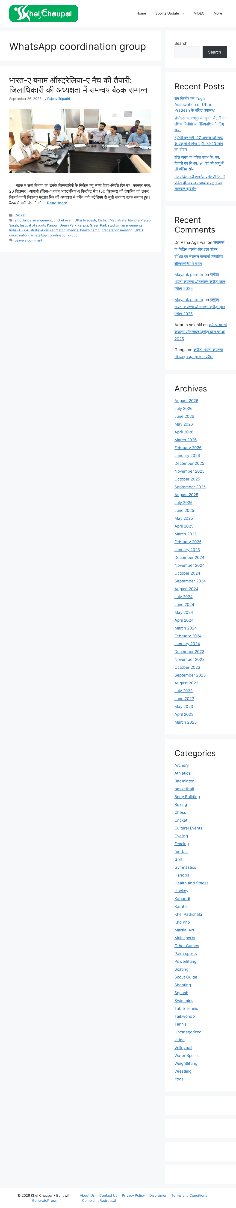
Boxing (180, 804)
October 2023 (187, 667)
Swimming (184, 1000)
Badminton (184, 781)
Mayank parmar (188, 274)
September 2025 (190, 487)
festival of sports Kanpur (39, 225)
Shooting (182, 985)
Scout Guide (185, 977)
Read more (57, 203)
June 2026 (184, 416)
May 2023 (183, 706)
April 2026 (184, 432)
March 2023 (185, 722)
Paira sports (185, 953)
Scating (181, 969)
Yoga (179, 1079)
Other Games (186, 945)
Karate (180, 906)
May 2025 (183, 518)
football (181, 851)
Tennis (180, 1024)
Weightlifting (185, 1063)
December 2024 (189, 557)
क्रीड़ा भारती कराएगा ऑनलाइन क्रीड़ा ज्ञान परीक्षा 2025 (199, 281)
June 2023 (184, 698)
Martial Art (184, 930)
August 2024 (186, 589)
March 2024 (185, 628)
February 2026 (188, 447)
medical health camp (83, 230)
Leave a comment (28, 240)
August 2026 (186, 400)
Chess (180, 812)
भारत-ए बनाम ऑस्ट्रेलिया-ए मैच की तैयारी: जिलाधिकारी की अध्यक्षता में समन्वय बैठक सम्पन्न (78, 85)
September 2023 (190, 675)
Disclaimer (158, 1195)
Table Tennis (186, 1008)
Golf (178, 859)
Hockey (181, 891)
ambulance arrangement (33, 220)
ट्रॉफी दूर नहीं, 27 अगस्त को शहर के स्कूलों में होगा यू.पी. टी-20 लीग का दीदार (198, 143)
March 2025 (185, 534)
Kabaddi (182, 898)
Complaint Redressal (99, 1200)
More (218, 13)
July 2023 (183, 691)
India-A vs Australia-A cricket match (37, 230)
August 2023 (186, 683)
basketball (184, 789)
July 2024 (183, 596)
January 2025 (187, 549)
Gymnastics (185, 867)
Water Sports (186, 1055)
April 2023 (184, 714)
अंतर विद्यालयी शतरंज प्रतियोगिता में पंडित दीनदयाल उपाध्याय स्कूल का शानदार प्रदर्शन (199, 183)
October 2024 (187, 573)
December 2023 (189, 651)
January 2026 (187, 455)
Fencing (181, 843)
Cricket (20, 215)
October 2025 (187, 479)
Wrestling (183, 1071)
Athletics (182, 773)
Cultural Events (188, 828)
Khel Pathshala (188, 914)
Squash (181, 992)
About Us (87, 1195)
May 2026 (183, 424)
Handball (182, 875)
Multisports (184, 938)
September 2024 (190, 581)
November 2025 (189, 471)
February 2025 (187, 542)
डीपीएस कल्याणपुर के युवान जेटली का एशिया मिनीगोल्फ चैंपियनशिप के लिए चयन (200, 124)
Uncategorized (188, 1032)
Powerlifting (185, 961)
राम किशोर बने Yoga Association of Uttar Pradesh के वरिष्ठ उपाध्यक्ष (194, 104)
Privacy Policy (133, 1195)
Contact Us (108, 1195)
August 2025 (186, 494)
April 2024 (184, 620)
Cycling (181, 836)
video (179, 1040)
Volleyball (183, 1047)
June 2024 (184, 604)
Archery (181, 765)
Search (180, 43)
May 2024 (183, 612)
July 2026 (183, 408)
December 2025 (189, 463)
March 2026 (185, 440)
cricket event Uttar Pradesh (75, 220)
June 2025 (184, 510)
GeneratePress (44, 1200)
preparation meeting (117, 230)
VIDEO (199, 13)
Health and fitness (191, 883)
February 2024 (188, 636)
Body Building (187, 796)
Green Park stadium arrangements (116, 225)
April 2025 (183, 526)
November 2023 (189, 659)
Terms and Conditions (189, 1195)
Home (141, 13)
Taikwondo (184, 1016)
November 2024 (189, 565)
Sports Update (167, 13)
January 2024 (187, 643)
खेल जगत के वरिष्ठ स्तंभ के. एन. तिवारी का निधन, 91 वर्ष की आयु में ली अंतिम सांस (199, 163)
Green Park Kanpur (73, 225)
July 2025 (183, 502)
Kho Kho (182, 922)
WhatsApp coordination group (53, 235)
